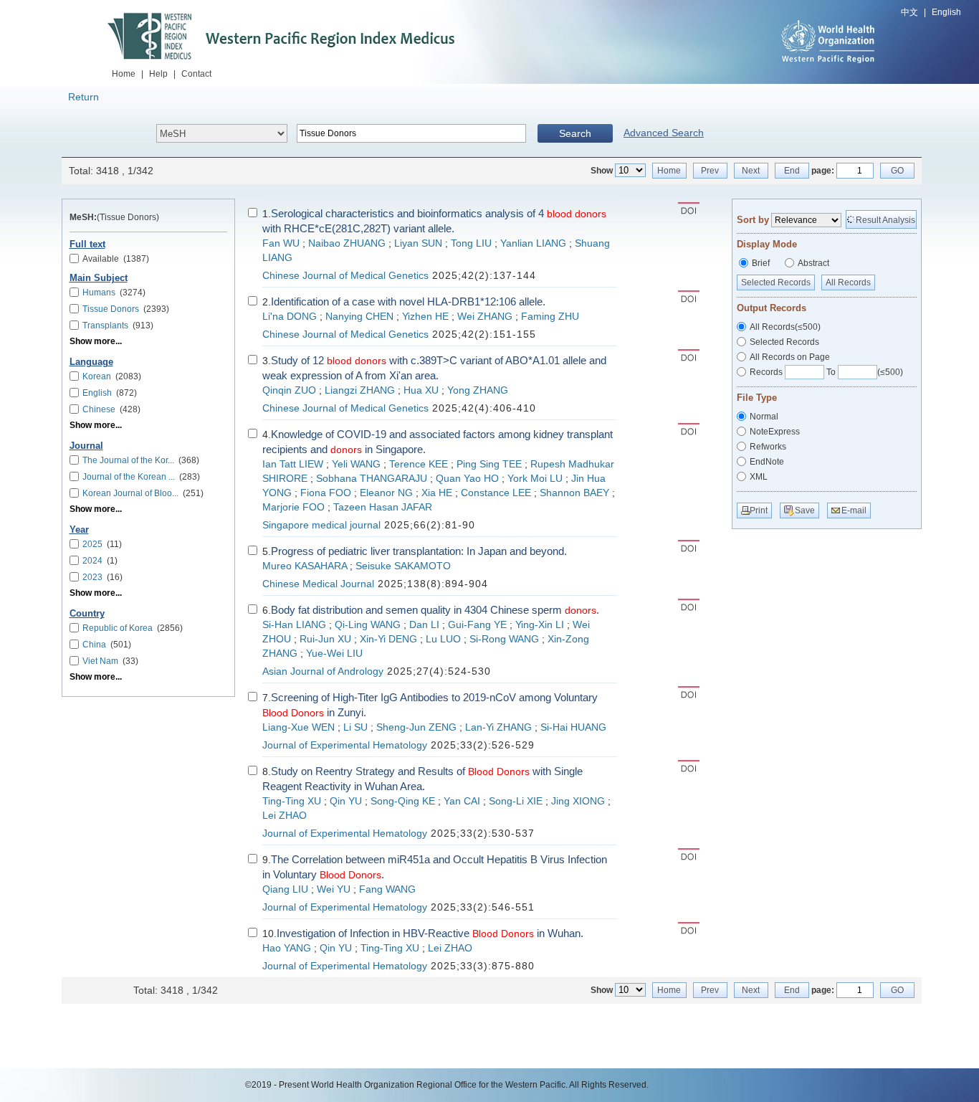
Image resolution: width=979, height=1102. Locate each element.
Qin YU (346, 801)
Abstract (813, 263)
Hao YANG (286, 948)
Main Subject (99, 278)
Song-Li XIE (516, 801)
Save (805, 510)
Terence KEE (418, 464)
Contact (196, 74)
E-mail (853, 510)
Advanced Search (664, 132)
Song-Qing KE (403, 801)
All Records (848, 282)
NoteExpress (775, 432)
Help (158, 74)
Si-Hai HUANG (573, 727)
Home (123, 74)
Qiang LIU (285, 889)
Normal (764, 417)
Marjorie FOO (293, 507)
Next (751, 171)
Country (87, 614)
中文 (909, 12)
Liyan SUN (418, 243)
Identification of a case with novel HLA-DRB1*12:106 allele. (408, 301)
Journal (86, 446)
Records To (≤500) (826, 372)
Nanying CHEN (359, 316)
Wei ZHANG (484, 316)
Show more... (96, 341)
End (792, 171)
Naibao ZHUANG (347, 243)
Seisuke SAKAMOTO (403, 566)
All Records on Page (790, 357)
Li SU (355, 727)
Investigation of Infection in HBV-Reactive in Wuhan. (430, 933)
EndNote (767, 462)
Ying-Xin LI (539, 624)
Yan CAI (462, 801)
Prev (710, 171)
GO (897, 171)
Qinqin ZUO (289, 390)
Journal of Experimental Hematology (344, 745)
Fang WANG (387, 889)
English (946, 12)
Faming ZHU (550, 316)
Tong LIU (471, 243)
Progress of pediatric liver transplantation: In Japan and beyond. (419, 551)
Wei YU (333, 889)
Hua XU (421, 390)
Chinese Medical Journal (318, 584)
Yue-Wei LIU (334, 653)
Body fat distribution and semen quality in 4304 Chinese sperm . (435, 610)
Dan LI (424, 624)
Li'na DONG (289, 316)
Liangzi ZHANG (360, 390)
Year (79, 530)
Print (759, 510)
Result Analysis (885, 220)
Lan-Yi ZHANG (498, 727)
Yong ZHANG (477, 390)
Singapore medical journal (321, 525)
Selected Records (776, 282)
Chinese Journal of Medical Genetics (345, 275)
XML (759, 477)
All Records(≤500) (785, 327)
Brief (761, 263)
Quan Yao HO (467, 478)
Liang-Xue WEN (298, 727)
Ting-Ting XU (291, 801)
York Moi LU (535, 478)
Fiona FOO (325, 493)
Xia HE (436, 493)
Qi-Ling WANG (368, 624)
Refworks (768, 447)
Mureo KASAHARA (304, 566)
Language (91, 362)
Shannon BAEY (574, 493)
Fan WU (281, 243)
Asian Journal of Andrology (322, 671)
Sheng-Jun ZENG (416, 727)
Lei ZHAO (284, 815)
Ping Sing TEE (489, 464)
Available (115, 259)
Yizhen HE (425, 316)
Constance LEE (496, 493)
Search (575, 133)
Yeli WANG (356, 464)
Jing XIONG (578, 801)
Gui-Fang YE (477, 624)
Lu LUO (443, 639)
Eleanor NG (386, 493)
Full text (87, 244)
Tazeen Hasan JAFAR (382, 507)
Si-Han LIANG (294, 624)
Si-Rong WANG (504, 639)
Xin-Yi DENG (388, 639)
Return (83, 97)
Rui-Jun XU (325, 639)
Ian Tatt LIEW (292, 464)
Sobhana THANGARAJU (371, 478)
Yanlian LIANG (533, 243)
